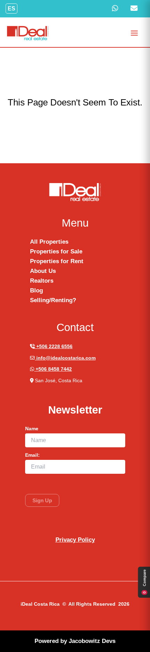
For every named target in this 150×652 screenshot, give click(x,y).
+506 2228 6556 (54, 346)
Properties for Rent (56, 261)
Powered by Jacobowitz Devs (75, 641)
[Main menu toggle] (134, 33)
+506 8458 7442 (53, 369)
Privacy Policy (75, 539)
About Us (43, 271)
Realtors (41, 280)
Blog (36, 290)
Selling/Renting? (53, 300)
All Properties (49, 241)
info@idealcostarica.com (65, 358)
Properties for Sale (56, 251)
